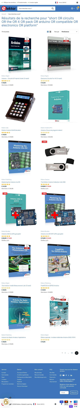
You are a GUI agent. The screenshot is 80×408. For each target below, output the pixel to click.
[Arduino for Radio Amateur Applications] (20, 314)
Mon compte (39, 369)
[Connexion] (73, 8)
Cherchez (52, 8)
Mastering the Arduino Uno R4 (11, 182)
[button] (6, 402)
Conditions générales (23, 375)
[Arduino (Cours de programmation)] (59, 107)
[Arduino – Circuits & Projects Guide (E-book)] (20, 55)
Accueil (4, 14)
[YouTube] (63, 375)
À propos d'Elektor (22, 372)
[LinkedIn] (71, 375)
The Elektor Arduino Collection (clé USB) (53, 182)
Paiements (52, 377)
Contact (4, 372)
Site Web (52, 372)
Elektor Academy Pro (46, 127)
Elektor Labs (5, 127)
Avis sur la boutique (22, 386)
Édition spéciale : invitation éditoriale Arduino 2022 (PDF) (58, 337)
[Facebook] (66, 375)
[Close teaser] (10, 397)
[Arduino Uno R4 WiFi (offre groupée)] (59, 210)
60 (72, 353)
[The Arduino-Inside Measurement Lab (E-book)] (20, 262)
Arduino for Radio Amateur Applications (14, 337)
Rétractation (5, 381)
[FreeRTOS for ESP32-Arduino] (59, 262)
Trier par (56, 32)
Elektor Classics (45, 179)
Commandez (5, 375)
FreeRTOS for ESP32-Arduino (50, 285)
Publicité (19, 381)
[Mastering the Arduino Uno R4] (20, 158)
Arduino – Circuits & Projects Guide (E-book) (15, 78)
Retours (52, 379)
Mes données (38, 372)
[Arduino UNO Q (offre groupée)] (20, 210)
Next (76, 353)
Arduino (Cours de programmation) (51, 130)
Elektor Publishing (6, 179)
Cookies (19, 379)
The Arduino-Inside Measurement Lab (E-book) (16, 285)
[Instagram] (60, 375)
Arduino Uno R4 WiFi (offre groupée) (52, 234)
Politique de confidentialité (24, 377)
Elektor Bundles (6, 231)
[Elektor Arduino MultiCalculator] (20, 107)
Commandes (53, 375)
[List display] (50, 31)
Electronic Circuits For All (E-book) (51, 78)
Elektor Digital (5, 76)
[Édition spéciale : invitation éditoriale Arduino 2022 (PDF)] (59, 314)
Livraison (4, 379)
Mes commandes (39, 375)
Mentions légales (21, 384)
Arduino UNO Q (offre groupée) (11, 234)
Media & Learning (26, 404)
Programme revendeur (8, 384)
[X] (68, 375)
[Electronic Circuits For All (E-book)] (59, 55)
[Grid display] (48, 31)
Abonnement (53, 381)
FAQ (51, 369)
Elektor (19, 369)
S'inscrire (74, 392)
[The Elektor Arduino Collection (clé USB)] (59, 158)
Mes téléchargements (40, 377)
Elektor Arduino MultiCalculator (11, 130)
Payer (3, 377)
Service (4, 369)
